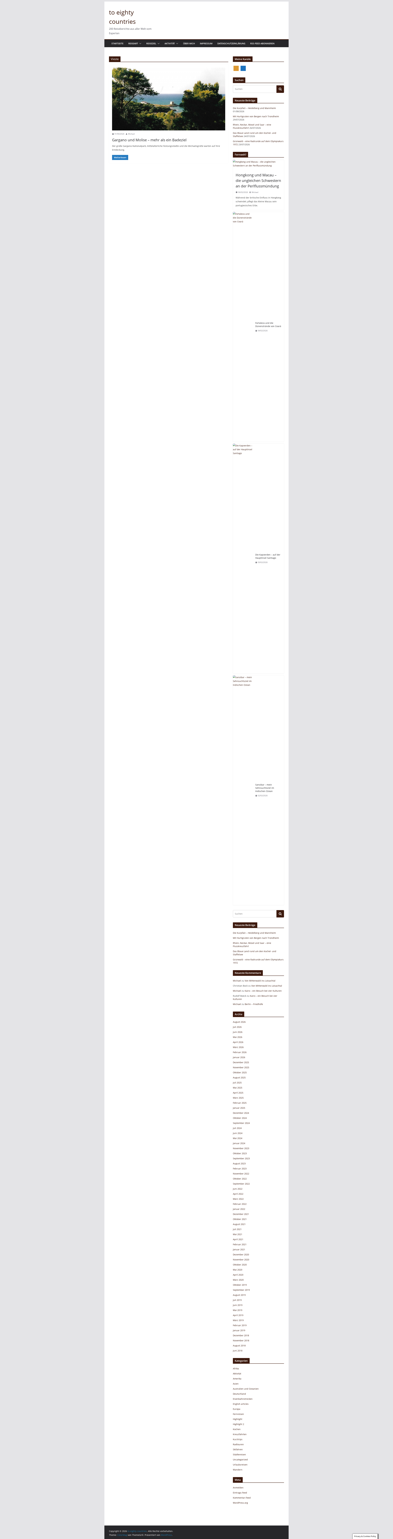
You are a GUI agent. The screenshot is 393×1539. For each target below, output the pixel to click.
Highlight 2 (238, 1424)
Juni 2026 (237, 1032)
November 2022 (241, 1173)
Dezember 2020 (241, 1254)
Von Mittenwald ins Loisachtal (260, 980)
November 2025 (241, 1067)
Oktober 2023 (240, 1153)
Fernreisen (238, 1414)
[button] (139, 43)
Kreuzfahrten (240, 1434)
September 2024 (241, 1123)
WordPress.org (240, 1502)
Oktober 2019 (240, 1284)
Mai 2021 (237, 1234)
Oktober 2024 (240, 1118)
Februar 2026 (240, 1052)
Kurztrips (237, 1439)
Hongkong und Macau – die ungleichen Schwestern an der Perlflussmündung (258, 180)
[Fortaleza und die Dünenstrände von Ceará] (243, 327)
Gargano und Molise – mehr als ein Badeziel (149, 139)
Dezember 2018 (241, 1335)
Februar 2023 (240, 1168)
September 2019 (241, 1289)
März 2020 (238, 1279)
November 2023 (241, 1148)
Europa (236, 1409)
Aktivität (170, 43)
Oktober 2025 (240, 1072)
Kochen (237, 1429)
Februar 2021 (240, 1244)
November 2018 (241, 1340)
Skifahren (238, 1449)
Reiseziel (151, 43)
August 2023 (239, 1163)
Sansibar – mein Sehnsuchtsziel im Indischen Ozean (264, 788)
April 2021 (238, 1239)
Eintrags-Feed (240, 1492)
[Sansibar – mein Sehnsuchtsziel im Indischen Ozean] (243, 790)
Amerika (237, 1378)
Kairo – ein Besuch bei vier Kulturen (263, 990)
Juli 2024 (237, 1128)
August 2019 (239, 1295)
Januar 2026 (239, 1057)
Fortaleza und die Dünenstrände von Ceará (268, 324)
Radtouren (238, 1444)
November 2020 (241, 1259)
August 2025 (239, 1077)
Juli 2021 (237, 1229)
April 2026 (238, 1042)
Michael (131, 134)
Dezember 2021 (241, 1214)
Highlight (237, 1419)
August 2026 (239, 1021)
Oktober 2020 (240, 1264)
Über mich (189, 43)
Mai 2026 (237, 1037)
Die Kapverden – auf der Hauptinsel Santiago (267, 556)
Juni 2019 (237, 1305)
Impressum (206, 43)
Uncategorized (240, 1459)
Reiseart (133, 43)
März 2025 (238, 1097)
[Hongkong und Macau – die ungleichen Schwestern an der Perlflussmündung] (258, 163)
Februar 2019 (240, 1325)
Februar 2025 (240, 1102)
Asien (236, 1383)
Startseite (117, 43)
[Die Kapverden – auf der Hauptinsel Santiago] (243, 558)
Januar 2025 (239, 1107)
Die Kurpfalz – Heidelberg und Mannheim (254, 108)
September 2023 (241, 1158)
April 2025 (238, 1092)
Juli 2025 (237, 1082)
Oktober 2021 (240, 1219)
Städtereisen (239, 1454)
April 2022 (238, 1193)
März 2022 (238, 1198)
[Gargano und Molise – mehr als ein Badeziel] (168, 99)
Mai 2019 (237, 1310)
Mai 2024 (237, 1138)
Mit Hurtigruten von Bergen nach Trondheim (256, 116)
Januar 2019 (239, 1330)
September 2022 (241, 1183)
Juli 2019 (237, 1300)
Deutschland (239, 1393)
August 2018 (239, 1345)
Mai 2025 (237, 1087)
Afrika (236, 1368)
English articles (241, 1403)
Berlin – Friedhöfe (254, 1004)
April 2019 (238, 1315)
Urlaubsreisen (240, 1464)
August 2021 (239, 1224)
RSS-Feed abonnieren (262, 43)
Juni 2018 (237, 1350)
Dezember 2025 (241, 1062)
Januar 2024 (239, 1143)
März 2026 (238, 1047)
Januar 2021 (239, 1249)
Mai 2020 (237, 1269)
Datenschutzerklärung (231, 43)
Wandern (237, 1469)
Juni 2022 (237, 1188)
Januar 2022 (239, 1209)
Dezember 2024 (241, 1112)
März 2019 (238, 1320)
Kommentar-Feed (242, 1497)
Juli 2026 (237, 1026)
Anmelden (238, 1487)
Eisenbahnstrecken (243, 1398)
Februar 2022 (240, 1203)
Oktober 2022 (240, 1178)
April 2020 (238, 1274)
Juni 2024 (237, 1133)
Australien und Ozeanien (246, 1388)
